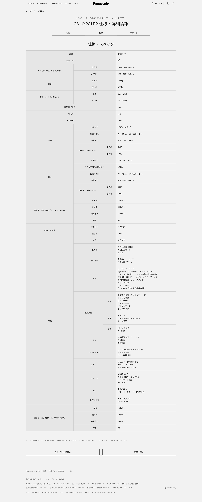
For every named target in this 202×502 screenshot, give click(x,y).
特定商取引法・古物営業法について (98, 488)
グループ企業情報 (57, 479)
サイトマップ (80, 484)
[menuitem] (31, 3)
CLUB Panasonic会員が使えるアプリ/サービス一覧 (42, 484)
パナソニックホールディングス (122, 488)
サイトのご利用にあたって (96, 484)
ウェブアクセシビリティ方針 (116, 484)
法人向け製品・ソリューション (37, 479)
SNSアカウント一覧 (67, 484)
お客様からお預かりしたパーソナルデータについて (68, 488)
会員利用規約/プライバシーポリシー (37, 488)
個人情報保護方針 (133, 484)
